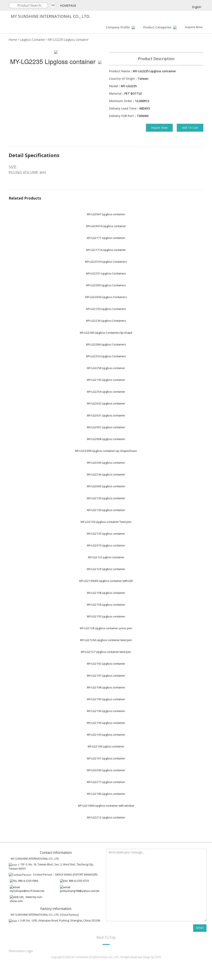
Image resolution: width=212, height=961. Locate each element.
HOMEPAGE (68, 5)
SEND (200, 928)
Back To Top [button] (106, 937)
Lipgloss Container (32, 40)
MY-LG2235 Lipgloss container (68, 40)
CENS (158, 957)
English (196, 7)
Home (13, 40)
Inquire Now (193, 27)
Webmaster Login (21, 951)
